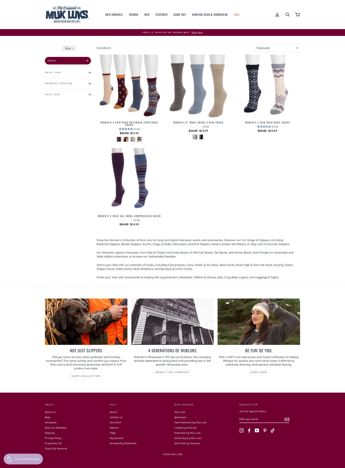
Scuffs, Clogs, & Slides (157, 244)
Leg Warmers (169, 277)
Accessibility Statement (123, 443)
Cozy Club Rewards (56, 448)
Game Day (180, 14)
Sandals (170, 256)
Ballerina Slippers (108, 244)
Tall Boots (220, 252)
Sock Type (53, 72)
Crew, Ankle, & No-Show (202, 265)
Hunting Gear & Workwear (210, 14)
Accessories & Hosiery (139, 277)
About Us (50, 412)
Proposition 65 (53, 443)
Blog (47, 417)
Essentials (281, 252)
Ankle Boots (180, 252)
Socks (150, 265)
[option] (172, 32)
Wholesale (50, 422)
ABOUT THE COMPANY (172, 372)
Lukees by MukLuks (185, 427)
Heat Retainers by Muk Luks (190, 422)
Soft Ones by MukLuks (187, 443)
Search (114, 412)
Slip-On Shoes (156, 252)
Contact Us (116, 417)
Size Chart (115, 422)
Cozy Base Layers (236, 277)
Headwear (186, 277)
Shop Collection (86, 376)
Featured (161, 14)
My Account (116, 438)
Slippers (264, 240)
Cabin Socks (124, 269)
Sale (237, 14)
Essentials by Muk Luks (187, 432)
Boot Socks (227, 265)
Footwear (132, 252)
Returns (114, 427)
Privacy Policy (53, 438)
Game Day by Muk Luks (188, 438)
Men (147, 14)
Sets (220, 277)
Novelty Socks (283, 265)
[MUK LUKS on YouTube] (257, 430)
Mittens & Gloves (205, 277)
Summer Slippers (278, 244)
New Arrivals (114, 14)
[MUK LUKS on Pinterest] (265, 430)
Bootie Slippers (131, 244)
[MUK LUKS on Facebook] (249, 430)
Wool (52, 60)
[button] (68, 48)
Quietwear (180, 417)
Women (133, 14)
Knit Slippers (202, 244)
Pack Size (52, 94)
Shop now (258, 372)
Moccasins (180, 244)
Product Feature (59, 83)
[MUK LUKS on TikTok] (272, 430)
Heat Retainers (143, 269)
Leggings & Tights (267, 277)
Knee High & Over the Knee (254, 265)
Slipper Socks (105, 269)
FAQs (113, 432)
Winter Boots (242, 252)
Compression (176, 265)
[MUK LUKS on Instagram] (241, 430)
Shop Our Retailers (55, 427)
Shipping (50, 432)
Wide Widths (105, 256)
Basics (241, 244)
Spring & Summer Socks (176, 269)
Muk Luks (179, 412)
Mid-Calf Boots (203, 252)
